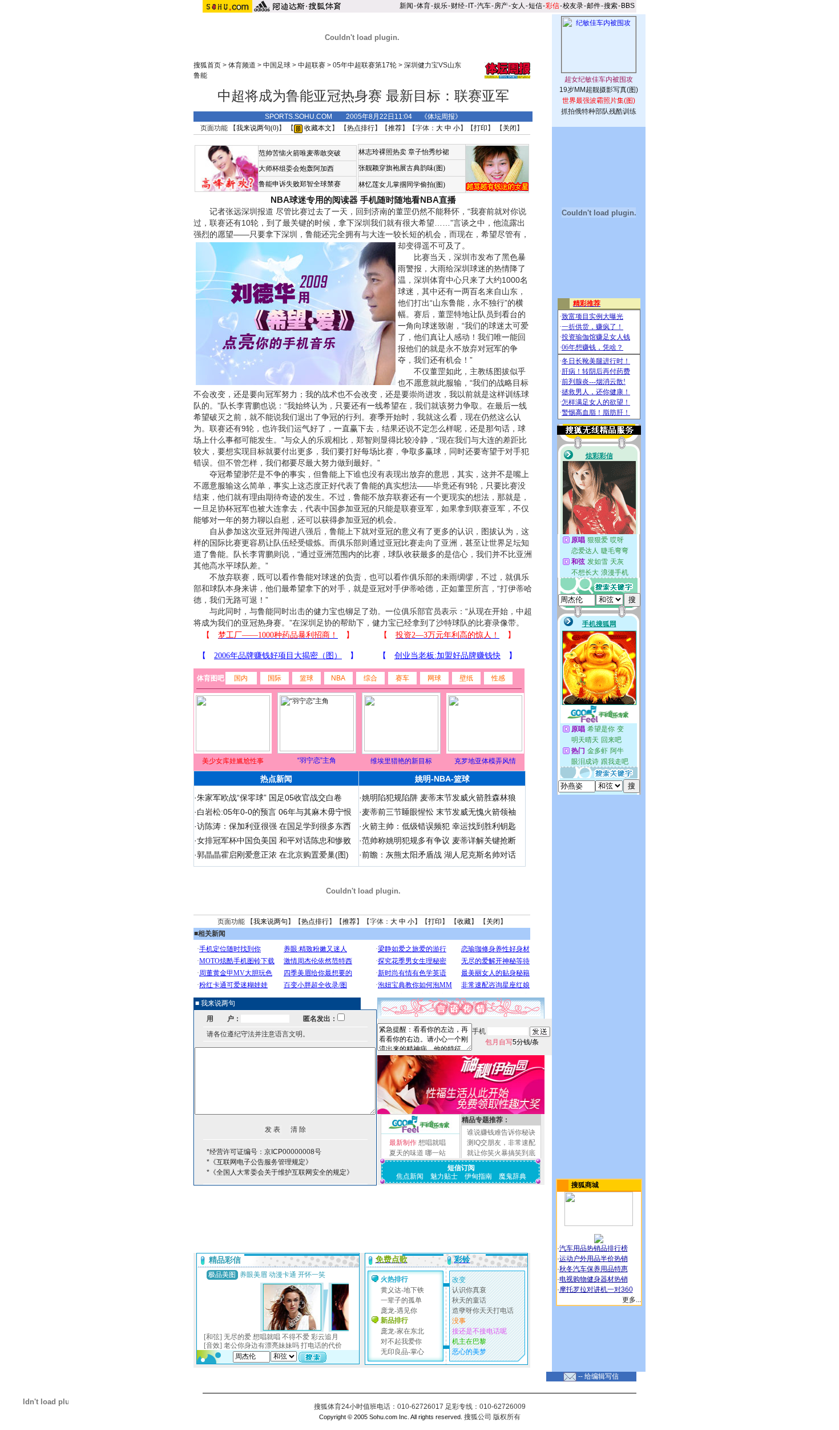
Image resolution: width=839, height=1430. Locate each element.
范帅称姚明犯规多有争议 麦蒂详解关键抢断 (439, 840)
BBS (628, 6)
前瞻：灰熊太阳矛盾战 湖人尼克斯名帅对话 (439, 854)
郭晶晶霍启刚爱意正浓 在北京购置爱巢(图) (273, 854)
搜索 (611, 6)
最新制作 (403, 1143)
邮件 (593, 6)
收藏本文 (317, 128)
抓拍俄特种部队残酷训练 (598, 111)
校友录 (573, 6)
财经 (458, 6)
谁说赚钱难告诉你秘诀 (501, 1132)
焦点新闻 (409, 1176)
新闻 (406, 6)
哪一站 (435, 1153)
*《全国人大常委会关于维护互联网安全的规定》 (280, 1172)
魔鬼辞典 (512, 1176)
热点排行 (360, 128)
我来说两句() (257, 128)
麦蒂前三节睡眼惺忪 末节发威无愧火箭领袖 (439, 811)
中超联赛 (311, 65)
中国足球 (277, 65)
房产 (501, 6)
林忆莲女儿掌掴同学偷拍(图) (401, 185)
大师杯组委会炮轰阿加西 (296, 169)
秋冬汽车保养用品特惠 (593, 1269)
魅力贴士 (444, 1176)
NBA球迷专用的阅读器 (314, 200)
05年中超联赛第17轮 (365, 65)
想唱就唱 (432, 1143)
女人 (518, 6)
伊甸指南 (478, 1176)
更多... (631, 1300)
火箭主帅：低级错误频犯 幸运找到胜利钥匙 (439, 826)
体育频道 (242, 65)
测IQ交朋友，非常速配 (501, 1143)
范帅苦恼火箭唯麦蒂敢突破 (300, 153)
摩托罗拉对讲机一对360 (596, 1289)
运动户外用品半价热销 (593, 1259)
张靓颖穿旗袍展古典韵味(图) (401, 168)
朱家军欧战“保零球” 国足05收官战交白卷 (269, 797)
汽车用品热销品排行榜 (593, 1248)
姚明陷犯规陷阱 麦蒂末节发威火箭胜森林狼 (439, 797)
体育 (423, 6)
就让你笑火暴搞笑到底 (501, 1153)
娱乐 (440, 6)
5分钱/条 (512, 1042)
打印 (480, 128)
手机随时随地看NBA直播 (408, 200)
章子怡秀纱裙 (428, 152)
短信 (535, 6)
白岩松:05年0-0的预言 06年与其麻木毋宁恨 (274, 811)
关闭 (510, 128)
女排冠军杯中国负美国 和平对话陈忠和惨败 (274, 840)
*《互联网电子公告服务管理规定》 (259, 1162)
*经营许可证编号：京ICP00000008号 (264, 1152)
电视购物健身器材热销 (593, 1279)
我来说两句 (270, 922)
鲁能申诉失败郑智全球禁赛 (300, 184)
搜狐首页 (207, 65)
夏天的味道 (406, 1153)
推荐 (395, 128)
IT (471, 6)
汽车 (484, 6)
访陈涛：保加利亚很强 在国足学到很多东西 (274, 826)
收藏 (464, 922)
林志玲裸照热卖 (382, 152)
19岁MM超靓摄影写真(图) (598, 90)
